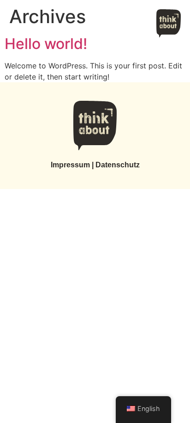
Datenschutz (117, 165)
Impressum (70, 165)
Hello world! (46, 44)
